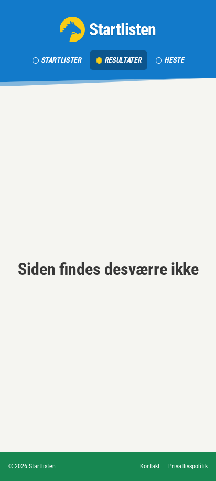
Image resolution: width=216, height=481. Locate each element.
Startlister (61, 60)
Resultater (123, 60)
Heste (173, 60)
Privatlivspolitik (188, 466)
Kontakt (150, 466)
